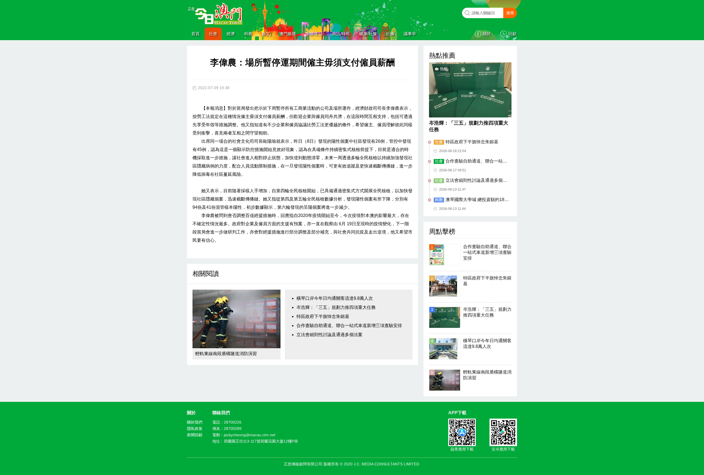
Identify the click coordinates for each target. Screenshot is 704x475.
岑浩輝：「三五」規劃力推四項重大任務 (336, 307)
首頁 (195, 33)
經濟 (231, 33)
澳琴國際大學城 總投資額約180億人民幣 (470, 200)
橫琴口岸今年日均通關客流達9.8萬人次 (334, 298)
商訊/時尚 (341, 33)
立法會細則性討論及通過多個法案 (329, 334)
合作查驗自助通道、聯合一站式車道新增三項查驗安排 (349, 325)
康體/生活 (314, 33)
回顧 (512, 33)
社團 (390, 33)
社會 (213, 33)
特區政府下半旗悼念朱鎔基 (322, 316)
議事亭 (410, 33)
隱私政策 (194, 428)
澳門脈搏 (287, 33)
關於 (487, 33)
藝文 (266, 33)
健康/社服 (368, 33)
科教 (248, 33)
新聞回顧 (194, 435)
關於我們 (194, 422)
